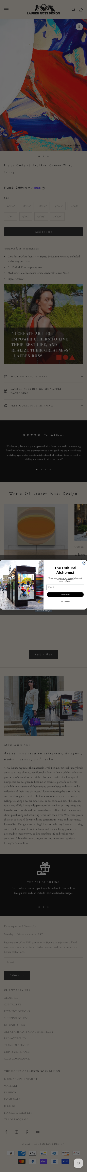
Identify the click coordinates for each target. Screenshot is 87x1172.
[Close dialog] (84, 562)
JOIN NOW (65, 594)
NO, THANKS (65, 601)
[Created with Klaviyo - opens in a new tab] (43, 610)
